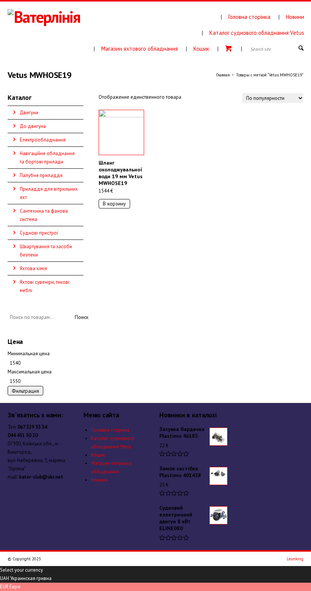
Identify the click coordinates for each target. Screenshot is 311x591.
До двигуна (33, 126)
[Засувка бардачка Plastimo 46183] (218, 437)
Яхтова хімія (33, 268)
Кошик (201, 48)
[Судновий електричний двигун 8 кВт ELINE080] (218, 515)
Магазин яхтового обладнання (139, 48)
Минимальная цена (29, 353)
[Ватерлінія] (66, 20)
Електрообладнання (43, 140)
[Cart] (229, 48)
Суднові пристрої (39, 233)
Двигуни (29, 112)
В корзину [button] (114, 203)
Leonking (295, 558)
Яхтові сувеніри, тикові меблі (44, 286)
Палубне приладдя (41, 175)
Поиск (81, 317)
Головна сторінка (249, 16)
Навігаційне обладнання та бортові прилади (47, 157)
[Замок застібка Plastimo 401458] (218, 476)
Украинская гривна (31, 578)
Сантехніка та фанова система (44, 215)
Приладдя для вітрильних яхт (49, 193)
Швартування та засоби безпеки (46, 250)
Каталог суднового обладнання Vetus (256, 32)
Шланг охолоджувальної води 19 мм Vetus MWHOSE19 (121, 173)
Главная (223, 75)
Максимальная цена (30, 372)
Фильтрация (25, 390)
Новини (295, 16)
